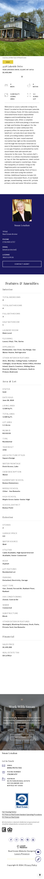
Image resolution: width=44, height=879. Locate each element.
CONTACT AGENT (22, 264)
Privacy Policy (31, 865)
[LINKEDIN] (22, 840)
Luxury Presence (22, 854)
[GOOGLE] (27, 840)
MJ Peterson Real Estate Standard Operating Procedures (22, 814)
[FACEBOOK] (11, 840)
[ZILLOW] (33, 840)
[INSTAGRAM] (16, 840)
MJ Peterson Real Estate (10, 817)
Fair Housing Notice (9, 812)
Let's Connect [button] (22, 737)
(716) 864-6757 (9, 242)
